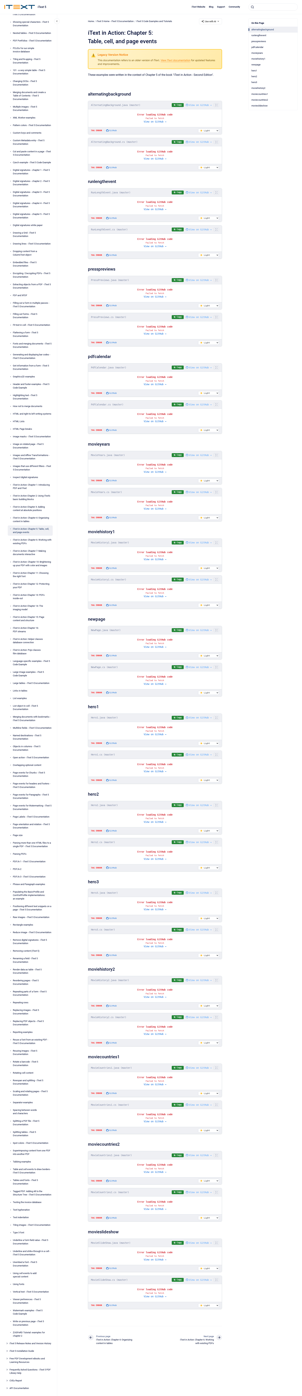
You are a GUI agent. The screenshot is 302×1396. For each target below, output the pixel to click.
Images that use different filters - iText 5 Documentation (32, 468)
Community (234, 6)
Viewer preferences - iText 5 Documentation (27, 1301)
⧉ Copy (178, 105)
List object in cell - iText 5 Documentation (25, 707)
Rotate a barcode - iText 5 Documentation (25, 1063)
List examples (20, 698)
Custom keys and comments (27, 132)
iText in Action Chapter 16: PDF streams (26, 630)
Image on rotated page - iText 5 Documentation (28, 446)
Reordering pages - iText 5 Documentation (26, 982)
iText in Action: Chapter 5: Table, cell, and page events (31, 530)
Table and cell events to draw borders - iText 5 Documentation (32, 1171)
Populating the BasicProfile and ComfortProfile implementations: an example (29, 895)
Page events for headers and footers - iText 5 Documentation (31, 785)
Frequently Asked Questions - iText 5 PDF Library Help (30, 1371)
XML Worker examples (24, 117)
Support (221, 6)
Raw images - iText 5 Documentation (31, 917)
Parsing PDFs (19, 853)
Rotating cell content (23, 1073)
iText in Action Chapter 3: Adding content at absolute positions (29, 508)
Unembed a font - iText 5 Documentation (25, 1264)
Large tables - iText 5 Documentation (31, 683)
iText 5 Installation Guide (22, 1351)
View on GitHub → (200, 105)
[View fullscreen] (216, 105)
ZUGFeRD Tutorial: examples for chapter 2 (29, 1334)
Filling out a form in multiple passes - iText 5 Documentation (31, 305)
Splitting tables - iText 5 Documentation (24, 1134)
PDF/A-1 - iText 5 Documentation (29, 861)
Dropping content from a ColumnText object (25, 253)
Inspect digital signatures (25, 477)
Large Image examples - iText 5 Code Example (28, 674)
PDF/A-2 (17, 869)
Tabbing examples (22, 1161)
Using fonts (18, 1284)
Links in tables (20, 690)
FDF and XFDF (20, 295)
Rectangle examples (23, 924)
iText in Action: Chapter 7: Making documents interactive (29, 552)
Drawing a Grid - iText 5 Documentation (24, 234)
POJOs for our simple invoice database (23, 50)
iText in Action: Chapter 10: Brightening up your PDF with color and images (32, 564)
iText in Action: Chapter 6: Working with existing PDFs (32, 541)
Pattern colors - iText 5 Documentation (32, 125)
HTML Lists (19, 421)
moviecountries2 (259, 100)
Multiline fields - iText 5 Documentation (32, 727)
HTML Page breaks (22, 429)
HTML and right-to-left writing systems (32, 413)
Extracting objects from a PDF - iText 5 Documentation (32, 286)
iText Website (198, 6)
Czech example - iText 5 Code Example (32, 162)
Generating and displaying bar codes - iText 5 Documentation (31, 356)
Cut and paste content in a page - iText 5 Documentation (32, 153)
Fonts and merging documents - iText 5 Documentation (32, 345)
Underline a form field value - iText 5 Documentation (30, 1242)
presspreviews (258, 41)
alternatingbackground (262, 29)
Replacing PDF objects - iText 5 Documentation (28, 1023)
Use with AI (210, 21)
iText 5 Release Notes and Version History (30, 1343)
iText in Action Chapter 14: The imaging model (28, 608)
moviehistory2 (258, 88)
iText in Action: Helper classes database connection (28, 641)
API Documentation (19, 1388)
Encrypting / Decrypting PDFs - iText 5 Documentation (31, 275)
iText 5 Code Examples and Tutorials (154, 21)
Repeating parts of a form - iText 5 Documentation (30, 993)
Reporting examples (23, 1032)
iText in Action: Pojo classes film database (27, 652)
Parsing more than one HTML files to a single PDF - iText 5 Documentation (32, 844)
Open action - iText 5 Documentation (31, 757)
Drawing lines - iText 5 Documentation (32, 243)
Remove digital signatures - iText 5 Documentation (30, 942)
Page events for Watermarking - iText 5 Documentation (32, 807)
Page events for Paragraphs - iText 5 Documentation (31, 796)
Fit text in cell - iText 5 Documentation (31, 325)
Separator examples (23, 1102)
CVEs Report (16, 1380)
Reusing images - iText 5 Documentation (25, 1052)
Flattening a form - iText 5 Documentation (25, 334)
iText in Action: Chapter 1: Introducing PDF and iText (31, 486)
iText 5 (42, 7)
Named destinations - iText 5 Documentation (27, 737)
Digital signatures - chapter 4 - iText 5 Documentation (31, 205)
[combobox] (273, 7)
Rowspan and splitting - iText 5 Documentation (28, 1082)
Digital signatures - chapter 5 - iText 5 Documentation (31, 216)
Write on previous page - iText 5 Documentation (28, 1323)
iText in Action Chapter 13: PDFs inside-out (29, 596)
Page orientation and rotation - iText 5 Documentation (31, 826)
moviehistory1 (258, 58)
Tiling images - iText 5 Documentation (31, 1225)
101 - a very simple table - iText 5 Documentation (29, 72)
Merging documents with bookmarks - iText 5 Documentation (32, 718)
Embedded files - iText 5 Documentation (24, 264)
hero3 (254, 82)
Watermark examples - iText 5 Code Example (27, 1312)
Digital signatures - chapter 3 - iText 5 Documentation (31, 194)
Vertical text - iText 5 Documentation (31, 1291)
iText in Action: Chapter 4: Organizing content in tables (31, 519)
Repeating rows (20, 1002)
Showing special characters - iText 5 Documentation (31, 24)
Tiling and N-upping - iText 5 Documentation (26, 61)
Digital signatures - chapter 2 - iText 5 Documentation (31, 183)
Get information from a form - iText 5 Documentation (31, 367)
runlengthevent (258, 35)
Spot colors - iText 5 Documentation (30, 1143)
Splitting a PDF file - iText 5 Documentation (26, 1123)
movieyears (257, 53)
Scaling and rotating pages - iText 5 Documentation (30, 1093)
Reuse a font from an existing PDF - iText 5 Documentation (30, 1041)
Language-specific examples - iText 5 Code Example (31, 663)
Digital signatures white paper (27, 225)
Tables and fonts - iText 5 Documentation (25, 1182)
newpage (256, 64)
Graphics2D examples (24, 376)
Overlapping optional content (27, 765)
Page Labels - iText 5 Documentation (31, 816)
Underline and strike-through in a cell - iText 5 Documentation (31, 1253)
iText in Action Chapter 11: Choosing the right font (30, 574)
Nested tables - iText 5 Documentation (32, 33)
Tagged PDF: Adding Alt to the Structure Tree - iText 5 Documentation (32, 1193)
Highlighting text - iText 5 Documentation (25, 397)
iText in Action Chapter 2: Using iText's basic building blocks (31, 497)
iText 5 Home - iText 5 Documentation (115, 21)
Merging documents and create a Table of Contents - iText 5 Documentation (29, 95)
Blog (211, 6)
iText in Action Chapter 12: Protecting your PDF (31, 586)
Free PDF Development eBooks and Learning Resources (27, 1360)
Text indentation (21, 1217)
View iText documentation (175, 60)
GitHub (113, 130)
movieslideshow (259, 105)
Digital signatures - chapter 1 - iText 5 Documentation (31, 172)
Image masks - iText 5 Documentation (32, 436)
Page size (18, 835)
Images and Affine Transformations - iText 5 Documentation (31, 457)
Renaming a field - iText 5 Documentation (25, 960)
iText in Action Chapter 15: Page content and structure (28, 619)
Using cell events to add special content (24, 1275)
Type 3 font (18, 1232)
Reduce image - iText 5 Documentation (32, 932)
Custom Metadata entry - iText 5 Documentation (28, 142)
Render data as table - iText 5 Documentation (27, 971)
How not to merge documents (27, 406)
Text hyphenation (21, 1209)
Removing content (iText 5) (26, 951)
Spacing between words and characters (25, 1112)
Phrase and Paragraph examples (29, 884)
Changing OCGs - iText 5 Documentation (25, 83)
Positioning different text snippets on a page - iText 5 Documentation (32, 908)
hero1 (254, 70)
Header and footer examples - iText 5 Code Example (31, 386)
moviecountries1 (259, 94)
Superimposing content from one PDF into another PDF (31, 1152)
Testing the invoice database (27, 1202)
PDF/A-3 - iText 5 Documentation (29, 876)
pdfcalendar (257, 47)
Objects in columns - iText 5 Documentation (26, 748)
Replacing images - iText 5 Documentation (26, 1012)
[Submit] (252, 7)
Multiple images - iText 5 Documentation (25, 108)
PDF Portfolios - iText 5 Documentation (32, 40)
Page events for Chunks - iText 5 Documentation (29, 774)
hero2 (254, 76)
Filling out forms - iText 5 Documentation (25, 316)
